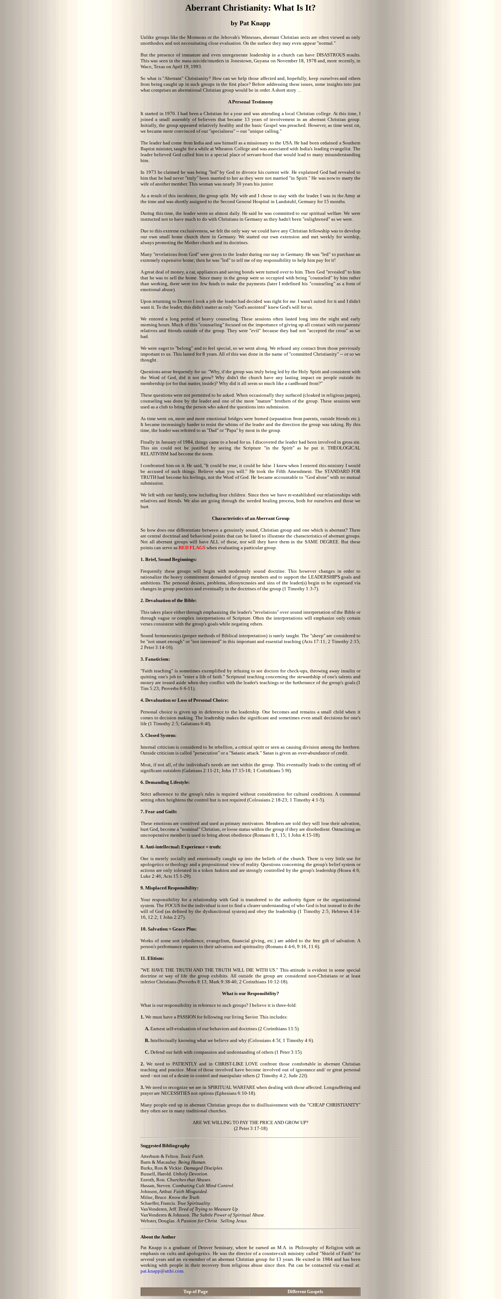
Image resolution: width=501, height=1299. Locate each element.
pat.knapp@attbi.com (161, 1271)
